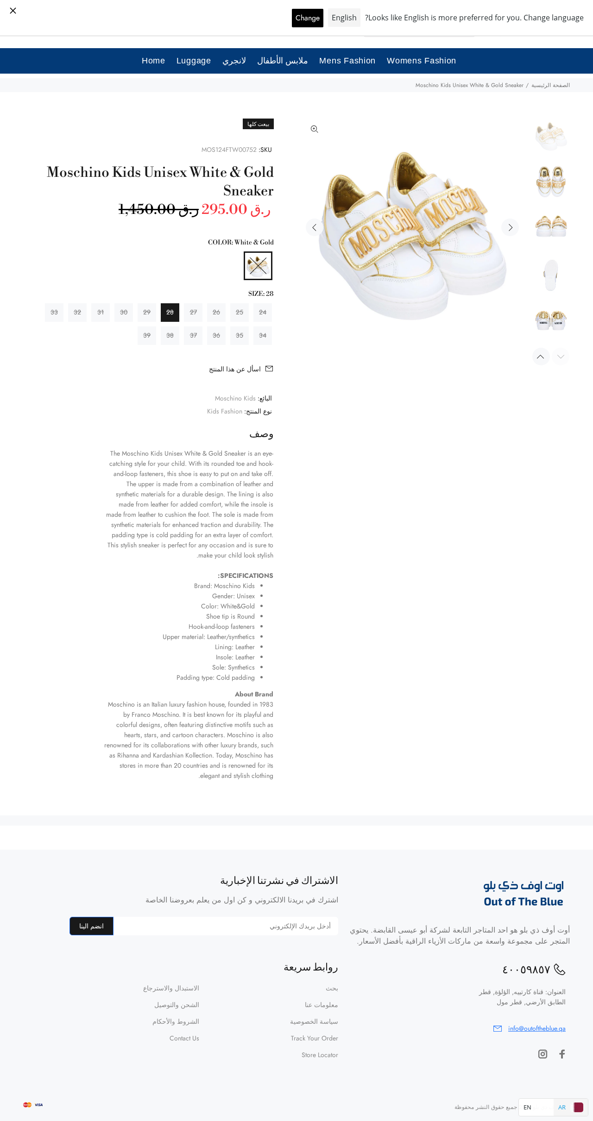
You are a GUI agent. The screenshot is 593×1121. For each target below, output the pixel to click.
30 (123, 312)
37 (193, 335)
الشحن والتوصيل (176, 1004)
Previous (314, 227)
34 (262, 335)
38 (170, 335)
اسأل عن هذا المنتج (235, 369)
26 (216, 312)
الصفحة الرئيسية (550, 85)
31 (100, 312)
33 (54, 312)
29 (147, 312)
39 (147, 335)
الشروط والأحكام (175, 1021)
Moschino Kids (235, 398)
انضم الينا (91, 926)
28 (170, 312)
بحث (332, 988)
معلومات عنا (321, 1004)
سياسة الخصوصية (314, 1021)
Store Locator (320, 1054)
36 (216, 335)
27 (193, 312)
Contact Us (184, 1038)
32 (77, 312)
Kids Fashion (224, 411)
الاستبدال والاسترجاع (171, 988)
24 (262, 312)
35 (239, 335)
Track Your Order (314, 1038)
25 (239, 312)
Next (510, 227)
